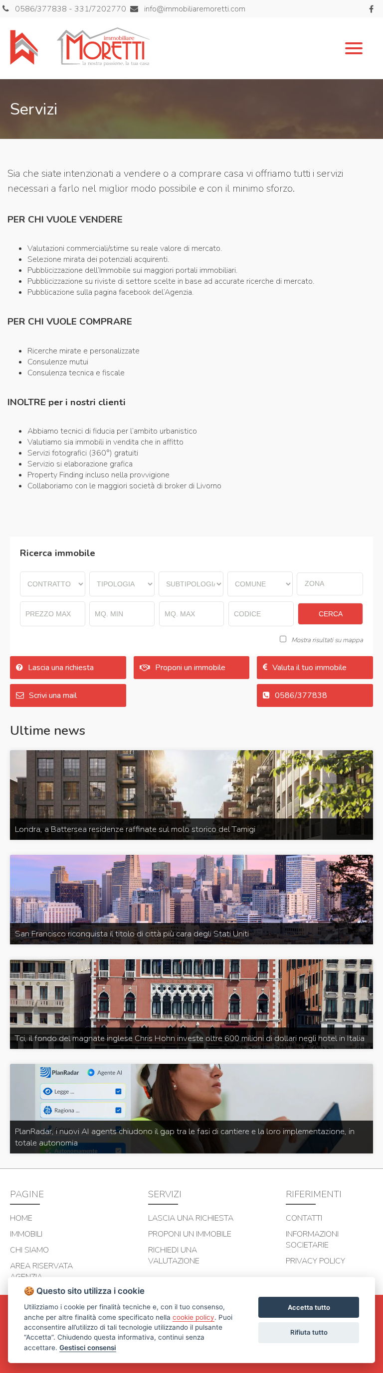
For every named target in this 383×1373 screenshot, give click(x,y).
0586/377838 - (44, 8)
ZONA (314, 583)
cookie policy (193, 1317)
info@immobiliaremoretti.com (193, 8)
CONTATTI (304, 1218)
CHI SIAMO (29, 1250)
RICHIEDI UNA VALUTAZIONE (173, 1255)
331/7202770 (100, 8)
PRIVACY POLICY (315, 1261)
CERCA (331, 614)
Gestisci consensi (87, 1348)
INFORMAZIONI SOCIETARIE (312, 1240)
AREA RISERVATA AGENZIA (41, 1271)
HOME (21, 1218)
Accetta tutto (309, 1307)
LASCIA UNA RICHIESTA (190, 1218)
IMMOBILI (26, 1234)
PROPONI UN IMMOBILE (189, 1234)
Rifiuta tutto (309, 1332)
